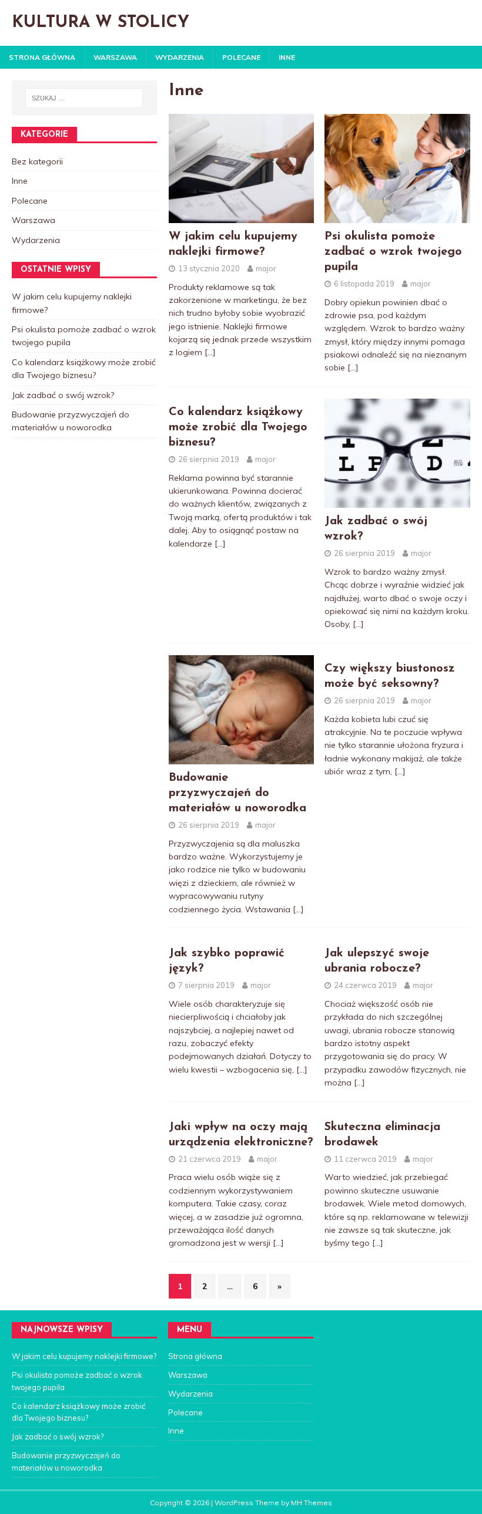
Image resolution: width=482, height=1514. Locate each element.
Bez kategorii (37, 161)
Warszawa (115, 57)
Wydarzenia (179, 57)
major (266, 268)
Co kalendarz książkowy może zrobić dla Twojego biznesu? (238, 427)
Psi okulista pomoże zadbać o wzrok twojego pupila (393, 252)
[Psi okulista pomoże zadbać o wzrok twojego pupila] (397, 216)
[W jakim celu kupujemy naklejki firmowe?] (241, 216)
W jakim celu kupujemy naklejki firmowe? (84, 1356)
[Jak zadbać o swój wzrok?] (397, 501)
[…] (210, 352)
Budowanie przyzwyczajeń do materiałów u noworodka (237, 793)
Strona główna (42, 57)
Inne (287, 57)
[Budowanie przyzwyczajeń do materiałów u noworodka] (241, 758)
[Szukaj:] (84, 98)
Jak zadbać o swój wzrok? (63, 395)
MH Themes (311, 1502)
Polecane (241, 57)
